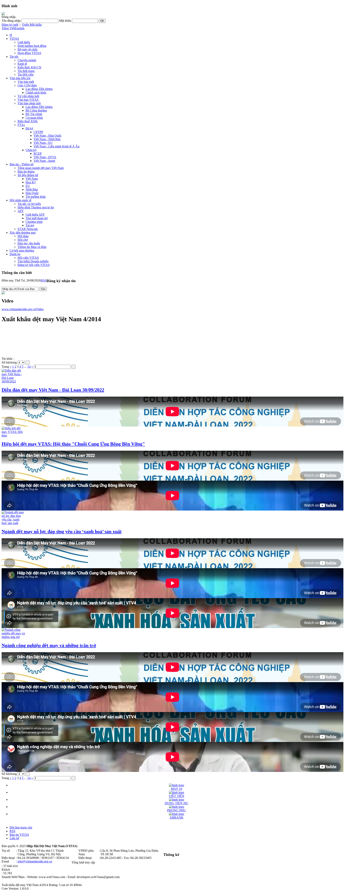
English (19, 28)
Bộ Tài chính (34, 114)
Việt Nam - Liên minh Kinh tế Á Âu (56, 146)
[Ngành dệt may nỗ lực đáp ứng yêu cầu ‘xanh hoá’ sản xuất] (14, 523)
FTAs (21, 124)
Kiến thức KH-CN (29, 67)
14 (29, 366)
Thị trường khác (36, 196)
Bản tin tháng (26, 171)
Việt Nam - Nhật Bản (47, 139)
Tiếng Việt (8, 28)
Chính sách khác (36, 92)
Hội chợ (23, 239)
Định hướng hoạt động (32, 45)
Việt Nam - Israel (44, 160)
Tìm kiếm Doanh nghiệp (33, 261)
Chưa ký (31, 150)
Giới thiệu (24, 42)
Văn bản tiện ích (20, 78)
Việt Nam (32, 178)
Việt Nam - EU (43, 142)
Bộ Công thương (36, 110)
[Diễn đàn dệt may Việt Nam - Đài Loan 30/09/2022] (14, 381)
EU (28, 186)
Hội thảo (23, 236)
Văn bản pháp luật (29, 103)
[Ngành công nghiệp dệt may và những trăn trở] (14, 637)
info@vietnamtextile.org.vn (35, 861)
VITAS (14, 38)
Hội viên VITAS (28, 257)
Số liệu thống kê (28, 175)
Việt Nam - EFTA (45, 157)
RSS (44, 280)
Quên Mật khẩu (32, 24)
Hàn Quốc (32, 193)
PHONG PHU (176, 810)
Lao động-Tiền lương (39, 89)
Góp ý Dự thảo (27, 85)
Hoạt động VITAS (29, 53)
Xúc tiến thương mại (23, 232)
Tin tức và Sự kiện (29, 203)
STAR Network (28, 229)
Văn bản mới (26, 81)
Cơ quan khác (34, 117)
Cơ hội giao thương (22, 250)
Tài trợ (30, 225)
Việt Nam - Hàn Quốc (47, 135)
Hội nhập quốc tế (20, 200)
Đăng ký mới (10, 24)
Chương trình (34, 221)
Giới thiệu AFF (35, 214)
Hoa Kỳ (31, 182)
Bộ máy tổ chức (28, 49)
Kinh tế (22, 63)
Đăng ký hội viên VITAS (34, 265)
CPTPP (38, 132)
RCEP (38, 153)
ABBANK (176, 817)
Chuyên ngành (27, 60)
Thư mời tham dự (37, 218)
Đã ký (29, 128)
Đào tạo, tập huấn (29, 243)
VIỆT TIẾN (176, 796)
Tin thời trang (26, 71)
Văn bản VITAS (28, 99)
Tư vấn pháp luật (28, 96)
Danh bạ (15, 254)
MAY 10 (176, 788)
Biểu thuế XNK (28, 121)
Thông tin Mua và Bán (32, 247)
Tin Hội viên (26, 74)
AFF (21, 211)
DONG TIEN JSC (176, 803)
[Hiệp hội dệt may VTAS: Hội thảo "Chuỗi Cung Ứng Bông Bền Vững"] (14, 435)
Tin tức (14, 56)
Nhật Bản (32, 189)
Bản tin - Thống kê (22, 164)
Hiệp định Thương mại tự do (36, 207)
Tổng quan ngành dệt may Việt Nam (41, 168)
